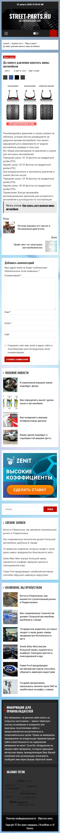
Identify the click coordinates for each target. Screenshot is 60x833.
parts (7, 71)
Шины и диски (9, 57)
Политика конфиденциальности (21, 818)
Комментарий (13, 275)
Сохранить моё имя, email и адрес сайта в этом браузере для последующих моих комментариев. (30, 349)
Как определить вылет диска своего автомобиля (10, 402)
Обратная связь (45, 818)
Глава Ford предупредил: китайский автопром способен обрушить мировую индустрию (10, 669)
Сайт (7, 334)
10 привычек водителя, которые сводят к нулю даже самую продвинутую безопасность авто (10, 634)
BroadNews (44, 824)
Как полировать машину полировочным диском (10, 419)
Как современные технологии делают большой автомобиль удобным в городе (10, 617)
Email (8, 323)
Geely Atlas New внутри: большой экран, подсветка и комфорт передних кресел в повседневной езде (25, 562)
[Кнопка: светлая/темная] (36, 33)
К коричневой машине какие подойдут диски (10, 385)
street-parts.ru (30, 16)
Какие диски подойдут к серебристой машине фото (10, 437)
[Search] (45, 33)
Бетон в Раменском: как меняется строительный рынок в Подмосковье (10, 599)
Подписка (53, 33)
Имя (8, 312)
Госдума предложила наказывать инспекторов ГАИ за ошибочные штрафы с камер (10, 686)
